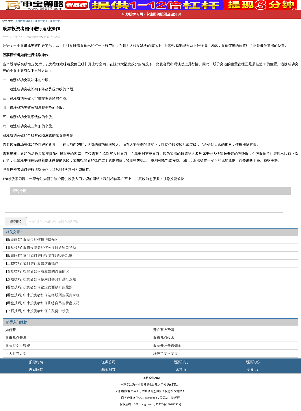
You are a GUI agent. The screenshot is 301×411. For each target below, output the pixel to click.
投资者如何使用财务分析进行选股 (49, 279)
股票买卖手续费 (17, 345)
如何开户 (12, 330)
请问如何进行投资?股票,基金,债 (47, 255)
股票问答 (14, 240)
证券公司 (108, 362)
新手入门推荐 (16, 322)
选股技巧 (14, 279)
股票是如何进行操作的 (40, 240)
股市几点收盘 (163, 338)
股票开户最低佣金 (167, 345)
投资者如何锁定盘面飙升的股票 (47, 287)
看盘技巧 (14, 247)
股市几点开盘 (15, 338)
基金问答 (108, 369)
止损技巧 (40, 21)
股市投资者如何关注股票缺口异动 (49, 247)
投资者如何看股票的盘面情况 (46, 271)
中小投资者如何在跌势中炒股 (46, 311)
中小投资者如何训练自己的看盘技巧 (51, 303)
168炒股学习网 (131, 14)
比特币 (180, 369)
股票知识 (181, 362)
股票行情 (36, 362)
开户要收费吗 (163, 330)
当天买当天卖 (15, 353)
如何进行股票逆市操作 (40, 263)
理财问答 (36, 369)
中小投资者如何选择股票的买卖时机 (51, 295)
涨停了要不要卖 (165, 353)
